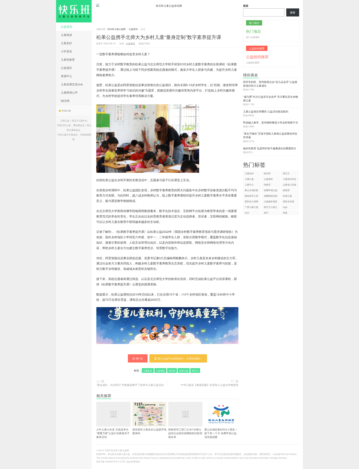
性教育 (267, 184)
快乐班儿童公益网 (74, 11)
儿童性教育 (68, 59)
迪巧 (266, 212)
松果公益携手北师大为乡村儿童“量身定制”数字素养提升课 (158, 36)
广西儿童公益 (251, 206)
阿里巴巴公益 (64, 125)
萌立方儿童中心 (80, 120)
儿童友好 (66, 43)
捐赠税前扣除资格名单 (270, 196)
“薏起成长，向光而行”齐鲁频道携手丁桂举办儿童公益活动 (130, 385)
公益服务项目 (270, 201)
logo (285, 206)
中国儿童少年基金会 (67, 134)
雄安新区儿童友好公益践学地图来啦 (149, 431)
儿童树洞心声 (69, 92)
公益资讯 (66, 26)
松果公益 (183, 370)
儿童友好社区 (289, 178)
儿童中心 (249, 184)
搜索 (245, 5)
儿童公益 (249, 178)
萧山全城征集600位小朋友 (251, 190)
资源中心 (66, 76)
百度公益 (64, 120)
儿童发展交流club (72, 84)
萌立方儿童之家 (270, 207)
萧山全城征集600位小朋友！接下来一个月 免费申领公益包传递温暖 (221, 433)
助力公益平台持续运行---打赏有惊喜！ (180, 358)
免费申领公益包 (270, 190)
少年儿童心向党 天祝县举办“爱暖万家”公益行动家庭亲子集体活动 (113, 433)
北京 (247, 212)
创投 (285, 212)
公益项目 (66, 68)
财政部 (286, 190)
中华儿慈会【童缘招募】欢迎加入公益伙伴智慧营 (209, 385)
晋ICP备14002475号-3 (107, 461)
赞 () (139, 358)
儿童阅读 (66, 35)
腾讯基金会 (79, 125)
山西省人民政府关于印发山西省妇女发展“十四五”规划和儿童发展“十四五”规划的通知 (290, 185)
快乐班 (172, 370)
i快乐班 (65, 101)
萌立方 (195, 370)
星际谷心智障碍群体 (251, 202)
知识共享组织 (133, 461)
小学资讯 (66, 51)
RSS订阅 (66, 110)
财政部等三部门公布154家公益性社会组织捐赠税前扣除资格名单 (185, 433)
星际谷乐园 (288, 201)
